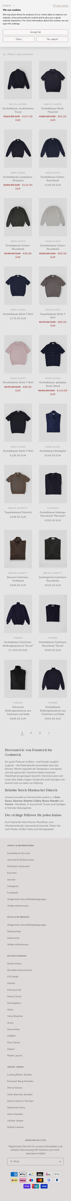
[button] (9, 5)
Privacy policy (60, 5)
